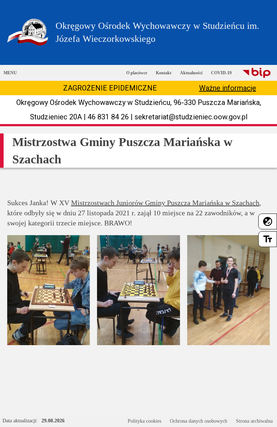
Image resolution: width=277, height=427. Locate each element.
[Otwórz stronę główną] (28, 32)
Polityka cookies (144, 421)
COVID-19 (221, 72)
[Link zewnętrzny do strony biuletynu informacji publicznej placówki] (256, 73)
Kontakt (163, 72)
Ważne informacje (227, 88)
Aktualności (191, 72)
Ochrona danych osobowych (198, 421)
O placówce (136, 72)
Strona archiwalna (254, 421)
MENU (10, 72)
